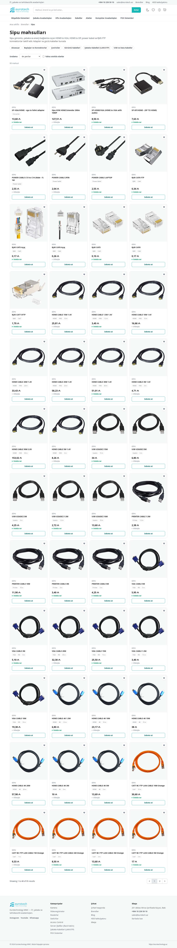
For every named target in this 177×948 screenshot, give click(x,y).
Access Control (56, 922)
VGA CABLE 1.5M (139, 651)
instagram (14, 918)
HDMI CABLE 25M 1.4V (62, 382)
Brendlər (139, 2)
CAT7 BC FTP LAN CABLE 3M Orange (108, 853)
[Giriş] (159, 10)
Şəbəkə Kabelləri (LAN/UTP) (97, 48)
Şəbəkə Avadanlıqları (42, 18)
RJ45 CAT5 (96, 247)
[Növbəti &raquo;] (164, 881)
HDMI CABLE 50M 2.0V (22, 449)
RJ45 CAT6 (136, 247)
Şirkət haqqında (98, 908)
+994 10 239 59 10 (106, 2)
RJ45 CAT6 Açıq (58, 247)
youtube (24, 918)
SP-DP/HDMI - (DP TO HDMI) (144, 110)
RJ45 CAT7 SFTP (19, 314)
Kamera (53, 908)
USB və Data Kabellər (123, 48)
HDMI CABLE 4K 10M (101, 718)
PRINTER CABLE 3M (60, 584)
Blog (148, 2)
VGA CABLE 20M (59, 651)
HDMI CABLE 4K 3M (60, 785)
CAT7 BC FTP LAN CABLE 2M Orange (68, 853)
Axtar (136, 10)
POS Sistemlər (56, 933)
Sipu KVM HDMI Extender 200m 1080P (66, 111)
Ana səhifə (14, 24)
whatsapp (34, 918)
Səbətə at (28, 127)
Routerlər (54, 915)
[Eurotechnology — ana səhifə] (19, 10)
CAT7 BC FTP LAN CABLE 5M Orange (148, 853)
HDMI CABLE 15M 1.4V (62, 314)
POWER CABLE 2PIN (60, 177)
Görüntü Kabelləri (72, 48)
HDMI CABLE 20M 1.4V (22, 382)
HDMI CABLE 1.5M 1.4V (102, 314)
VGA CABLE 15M (99, 651)
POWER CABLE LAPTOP (102, 177)
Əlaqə (93, 922)
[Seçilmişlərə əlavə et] (44, 70)
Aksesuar (15, 48)
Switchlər (54, 918)
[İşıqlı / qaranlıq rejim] (147, 10)
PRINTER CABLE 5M (100, 584)
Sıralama (13, 56)
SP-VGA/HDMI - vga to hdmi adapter (28, 110)
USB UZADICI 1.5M (60, 516)
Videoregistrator (57, 911)
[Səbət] (164, 10)
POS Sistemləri (127, 18)
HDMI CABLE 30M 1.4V (102, 382)
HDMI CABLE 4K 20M (21, 785)
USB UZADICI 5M (139, 449)
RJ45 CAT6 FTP (138, 177)
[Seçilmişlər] (153, 10)
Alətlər (89, 18)
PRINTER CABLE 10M (21, 584)
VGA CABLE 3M (18, 651)
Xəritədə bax (137, 918)
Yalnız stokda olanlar (54, 56)
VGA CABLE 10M (19, 718)
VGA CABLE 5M (138, 584)
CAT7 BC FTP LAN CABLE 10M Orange (148, 785)
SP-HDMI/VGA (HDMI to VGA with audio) (107, 111)
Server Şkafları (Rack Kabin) (62, 926)
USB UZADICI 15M (100, 449)
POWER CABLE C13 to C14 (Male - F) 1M (28, 178)
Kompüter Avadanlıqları (106, 18)
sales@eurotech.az (125, 2)
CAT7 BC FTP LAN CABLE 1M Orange (28, 853)
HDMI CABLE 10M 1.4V (141, 314)
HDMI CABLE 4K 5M (100, 785)
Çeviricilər (55, 48)
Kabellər (78, 18)
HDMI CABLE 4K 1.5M (61, 718)
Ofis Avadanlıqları (63, 18)
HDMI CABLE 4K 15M (141, 718)
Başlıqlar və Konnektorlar (35, 48)
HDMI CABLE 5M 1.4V (61, 449)
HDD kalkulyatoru (159, 2)
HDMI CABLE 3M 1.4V (141, 382)
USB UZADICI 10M (100, 516)
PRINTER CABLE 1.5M (141, 516)
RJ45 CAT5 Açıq (18, 247)
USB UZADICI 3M (19, 516)
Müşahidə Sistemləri (20, 18)
